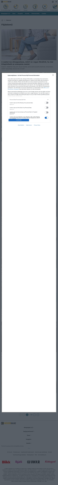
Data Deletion (21, 125)
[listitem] (29, 99)
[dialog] (29, 242)
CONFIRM (18, 120)
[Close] (53, 75)
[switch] (46, 103)
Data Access (29, 125)
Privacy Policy (37, 125)
